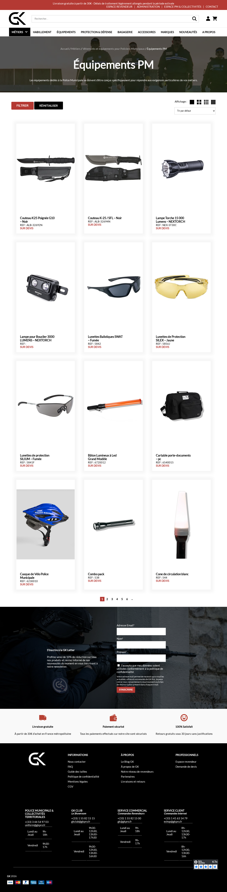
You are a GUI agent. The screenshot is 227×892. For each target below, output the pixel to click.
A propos (208, 32)
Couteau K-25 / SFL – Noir (105, 218)
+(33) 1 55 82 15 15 (83, 818)
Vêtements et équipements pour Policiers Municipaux (114, 48)
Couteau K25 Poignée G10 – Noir (37, 219)
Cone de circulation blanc (172, 574)
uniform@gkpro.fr (35, 825)
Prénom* (122, 652)
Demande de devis (186, 766)
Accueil (64, 48)
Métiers (17, 32)
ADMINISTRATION (148, 6)
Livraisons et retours (133, 781)
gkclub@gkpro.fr (80, 821)
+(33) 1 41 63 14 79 (175, 818)
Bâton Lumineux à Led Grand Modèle (102, 457)
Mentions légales (78, 781)
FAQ (70, 766)
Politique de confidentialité (83, 776)
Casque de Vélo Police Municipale (34, 575)
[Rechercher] (194, 19)
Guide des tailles (77, 771)
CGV (70, 786)
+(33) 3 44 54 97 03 (37, 821)
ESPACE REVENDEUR (119, 6)
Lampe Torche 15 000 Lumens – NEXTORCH (170, 219)
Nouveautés (188, 32)
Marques (167, 32)
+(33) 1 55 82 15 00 (129, 818)
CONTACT (212, 6)
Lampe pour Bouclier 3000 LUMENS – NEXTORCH (37, 338)
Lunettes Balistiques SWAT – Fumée (105, 338)
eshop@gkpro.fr (173, 821)
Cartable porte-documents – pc (173, 457)
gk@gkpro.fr (125, 821)
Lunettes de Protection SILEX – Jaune (170, 338)
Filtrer (22, 105)
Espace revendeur (186, 761)
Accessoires (147, 32)
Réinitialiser (48, 105)
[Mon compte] (208, 18)
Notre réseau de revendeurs (137, 771)
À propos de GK (130, 766)
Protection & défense (96, 32)
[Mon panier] (214, 18)
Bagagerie (125, 32)
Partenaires (128, 776)
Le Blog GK (127, 761)
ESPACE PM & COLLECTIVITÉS (182, 6)
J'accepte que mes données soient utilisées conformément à (140, 668)
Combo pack (96, 574)
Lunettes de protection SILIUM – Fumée (34, 457)
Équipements (66, 32)
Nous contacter (77, 761)
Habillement (42, 32)
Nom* (120, 638)
